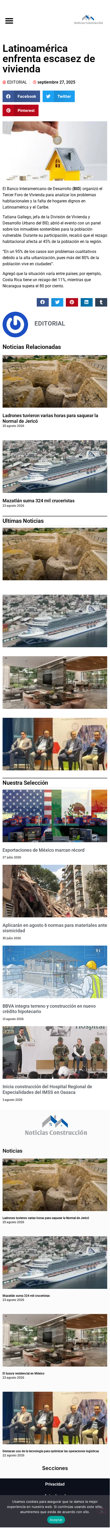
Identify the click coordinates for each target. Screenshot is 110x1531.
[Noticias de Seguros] (82, 21)
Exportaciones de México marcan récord (43, 850)
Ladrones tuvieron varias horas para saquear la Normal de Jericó (46, 1218)
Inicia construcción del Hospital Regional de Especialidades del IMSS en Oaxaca (47, 1089)
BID (77, 188)
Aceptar (56, 1520)
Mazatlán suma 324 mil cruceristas (39, 500)
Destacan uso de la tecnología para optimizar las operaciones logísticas (51, 1451)
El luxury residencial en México (23, 1373)
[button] (9, 20)
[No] (101, 1511)
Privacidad (55, 1484)
